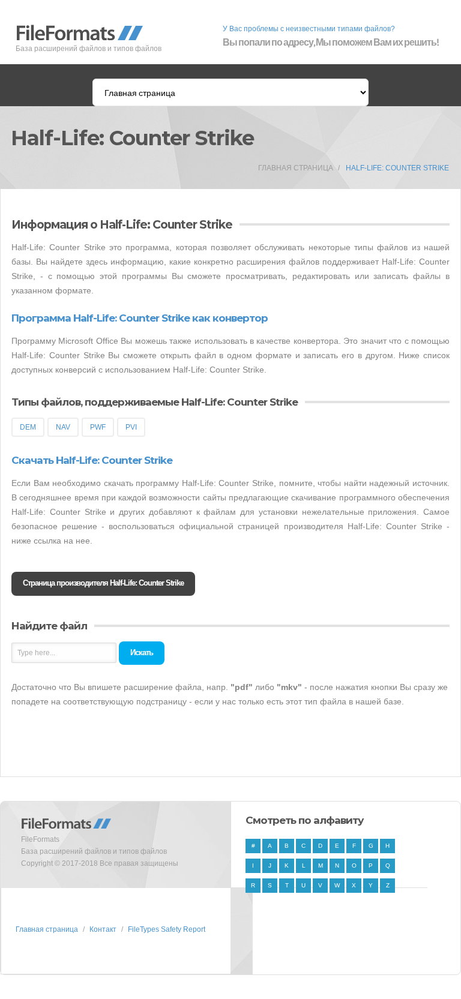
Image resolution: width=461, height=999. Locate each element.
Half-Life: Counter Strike (397, 168)
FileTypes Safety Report (166, 929)
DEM (28, 427)
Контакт (102, 929)
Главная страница (295, 168)
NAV (63, 427)
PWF (98, 427)
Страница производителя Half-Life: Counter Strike (103, 582)
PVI (131, 427)
